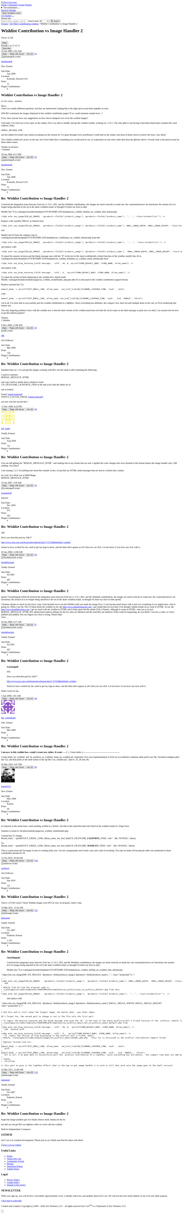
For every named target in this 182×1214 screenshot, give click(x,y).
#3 (36, 328)
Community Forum (15, 5)
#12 (36, 1072)
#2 (36, 157)
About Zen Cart (14, 1158)
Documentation (12, 7)
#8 (36, 698)
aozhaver (5, 868)
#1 (36, 54)
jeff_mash (5, 428)
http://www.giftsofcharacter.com (77, 607)
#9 (36, 767)
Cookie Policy (13, 1182)
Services (5, 10)
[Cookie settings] (2, 1211)
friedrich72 (6, 786)
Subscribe (6, 48)
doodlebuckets (7, 562)
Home (4, 5)
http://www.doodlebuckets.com (15, 609)
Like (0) (30, 54)
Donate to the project (16, 1185)
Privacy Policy (13, 1180)
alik (2, 335)
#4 (36, 409)
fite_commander (8, 718)
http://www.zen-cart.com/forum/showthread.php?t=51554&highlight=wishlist (36, 542)
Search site (6, 18)
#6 (36, 555)
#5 (36, 485)
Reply (4, 43)
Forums (4, 24)
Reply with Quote (17, 54)
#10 (36, 860)
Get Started (7, 15)
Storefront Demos (15, 1166)
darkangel (5, 918)
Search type (33, 21)
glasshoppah (6, 61)
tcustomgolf (6, 493)
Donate (12, 10)
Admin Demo (13, 1169)
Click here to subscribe (11, 1201)
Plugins (28, 5)
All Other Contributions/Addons (24, 24)
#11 (36, 910)
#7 (36, 624)
